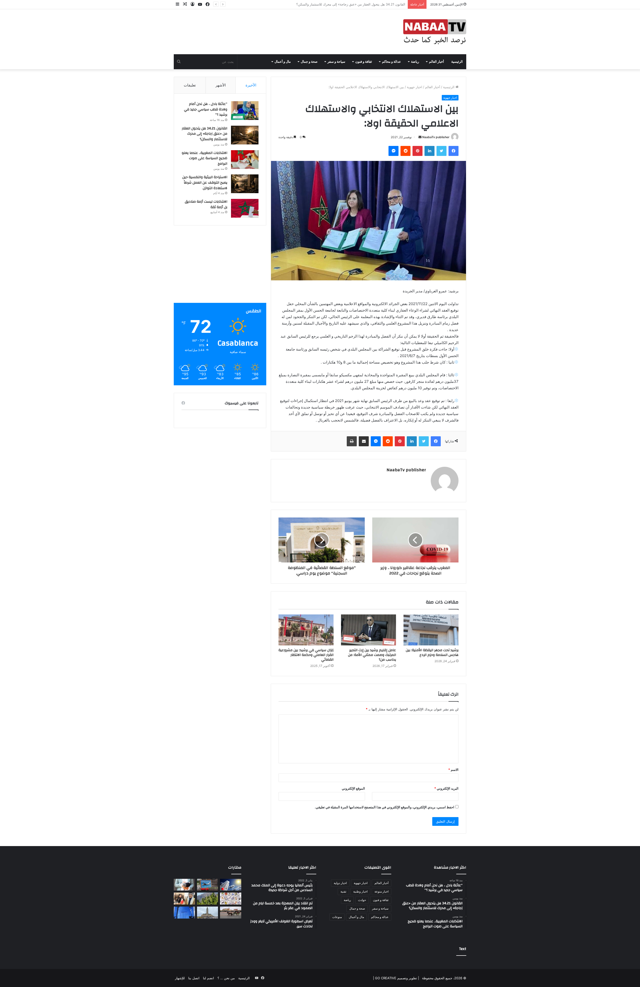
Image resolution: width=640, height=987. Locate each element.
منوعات (337, 917)
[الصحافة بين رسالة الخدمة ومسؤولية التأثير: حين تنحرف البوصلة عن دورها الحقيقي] (184, 885)
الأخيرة (251, 85)
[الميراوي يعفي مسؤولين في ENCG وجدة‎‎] (184, 913)
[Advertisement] (220, 268)
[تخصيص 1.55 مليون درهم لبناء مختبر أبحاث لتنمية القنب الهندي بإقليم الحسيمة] (207, 899)
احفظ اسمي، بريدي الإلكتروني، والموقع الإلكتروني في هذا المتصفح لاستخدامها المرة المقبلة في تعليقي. (384, 807)
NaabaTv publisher (436, 137)
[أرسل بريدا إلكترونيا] (420, 137)
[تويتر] (441, 151)
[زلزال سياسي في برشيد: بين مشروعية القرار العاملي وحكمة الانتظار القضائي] (306, 629)
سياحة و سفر (336, 61)
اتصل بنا (194, 978)
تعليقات (190, 85)
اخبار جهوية (414, 87)
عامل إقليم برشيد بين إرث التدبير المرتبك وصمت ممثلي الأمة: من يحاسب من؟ (372, 655)
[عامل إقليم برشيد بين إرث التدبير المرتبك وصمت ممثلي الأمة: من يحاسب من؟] (368, 629)
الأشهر (221, 85)
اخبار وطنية (360, 891)
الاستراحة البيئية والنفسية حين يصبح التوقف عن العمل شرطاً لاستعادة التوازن (204, 182)
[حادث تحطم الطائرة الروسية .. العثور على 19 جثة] (207, 885)
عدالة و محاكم (391, 61)
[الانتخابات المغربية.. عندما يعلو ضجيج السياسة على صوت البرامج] (244, 159)
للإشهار (180, 978)
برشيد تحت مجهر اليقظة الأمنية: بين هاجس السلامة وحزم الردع (432, 652)
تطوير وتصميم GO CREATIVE (395, 978)
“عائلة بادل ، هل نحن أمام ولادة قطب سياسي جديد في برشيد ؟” (205, 109)
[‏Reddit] (405, 151)
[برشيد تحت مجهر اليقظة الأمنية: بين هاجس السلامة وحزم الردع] (431, 629)
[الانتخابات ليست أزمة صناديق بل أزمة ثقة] (244, 208)
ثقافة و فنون (363, 61)
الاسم (453, 770)
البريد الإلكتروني (446, 788)
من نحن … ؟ (226, 978)
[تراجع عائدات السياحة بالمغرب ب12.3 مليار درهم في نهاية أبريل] (230, 913)
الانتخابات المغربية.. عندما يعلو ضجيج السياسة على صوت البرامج (361, 4)
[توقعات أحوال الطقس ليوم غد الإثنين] (230, 885)
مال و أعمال (282, 61)
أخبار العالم (436, 61)
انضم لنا (208, 978)
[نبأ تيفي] (434, 31)
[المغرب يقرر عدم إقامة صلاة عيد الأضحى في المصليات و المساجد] (207, 913)
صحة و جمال (309, 61)
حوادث (362, 900)
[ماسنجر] (393, 151)
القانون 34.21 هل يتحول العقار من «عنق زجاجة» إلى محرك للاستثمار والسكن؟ (204, 133)
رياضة (415, 61)
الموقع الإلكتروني (353, 788)
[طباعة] (352, 441)
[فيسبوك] (453, 151)
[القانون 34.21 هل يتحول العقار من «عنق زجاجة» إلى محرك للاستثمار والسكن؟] (244, 135)
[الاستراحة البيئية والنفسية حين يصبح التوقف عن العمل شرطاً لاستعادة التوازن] (244, 183)
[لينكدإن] (429, 151)
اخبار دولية (340, 883)
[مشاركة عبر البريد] (364, 441)
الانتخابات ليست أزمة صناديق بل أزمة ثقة (206, 204)
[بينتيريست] (417, 151)
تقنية (343, 891)
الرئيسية (457, 61)
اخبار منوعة (381, 891)
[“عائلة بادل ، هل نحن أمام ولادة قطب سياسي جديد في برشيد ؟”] (244, 110)
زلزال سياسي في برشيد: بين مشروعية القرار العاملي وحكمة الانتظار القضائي (306, 655)
